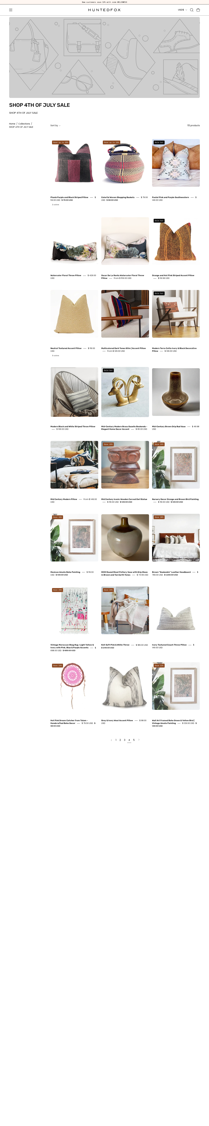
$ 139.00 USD (171, 351)
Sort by (54, 125)
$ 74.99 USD (142, 574)
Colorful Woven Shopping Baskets (117, 197)
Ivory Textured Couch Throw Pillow (169, 645)
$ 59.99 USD (164, 278)
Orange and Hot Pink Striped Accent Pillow (173, 275)
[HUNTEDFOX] (104, 10)
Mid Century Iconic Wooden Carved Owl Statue (124, 499)
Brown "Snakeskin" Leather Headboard (171, 572)
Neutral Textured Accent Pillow (66, 348)
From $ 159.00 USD (122, 278)
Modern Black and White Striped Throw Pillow (72, 426)
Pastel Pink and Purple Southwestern (170, 197)
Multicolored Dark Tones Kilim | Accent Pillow (123, 348)
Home (12, 123)
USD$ (181, 9)
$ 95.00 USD (141, 429)
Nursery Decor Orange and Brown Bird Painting (175, 499)
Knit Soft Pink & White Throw (115, 645)
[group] (104, 2)
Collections (24, 123)
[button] (191, 10)
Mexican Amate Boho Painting (65, 572)
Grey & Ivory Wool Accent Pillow (117, 720)
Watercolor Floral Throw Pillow (65, 275)
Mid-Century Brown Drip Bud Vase (169, 426)
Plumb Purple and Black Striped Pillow (69, 197)
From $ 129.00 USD (116, 351)
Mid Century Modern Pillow (63, 499)
